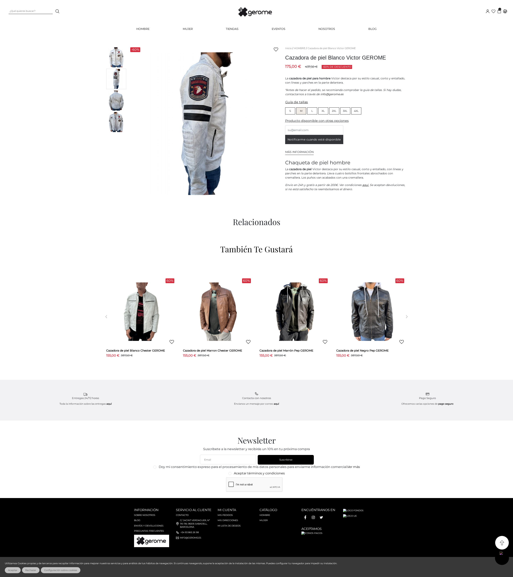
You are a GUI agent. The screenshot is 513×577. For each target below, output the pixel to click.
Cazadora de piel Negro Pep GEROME (362, 350)
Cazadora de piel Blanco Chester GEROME (135, 350)
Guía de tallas (296, 102)
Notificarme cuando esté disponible (314, 139)
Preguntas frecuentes (149, 531)
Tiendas (232, 29)
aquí (109, 403)
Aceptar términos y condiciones (259, 473)
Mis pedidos (225, 515)
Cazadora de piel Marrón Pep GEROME (286, 350)
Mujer (264, 520)
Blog (372, 29)
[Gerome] (255, 11)
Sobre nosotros (144, 515)
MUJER (188, 29)
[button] (106, 316)
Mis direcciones (228, 520)
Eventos (278, 29)
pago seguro (445, 403)
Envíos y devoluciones (149, 525)
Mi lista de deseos (229, 525)
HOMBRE (142, 29)
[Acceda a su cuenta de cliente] (488, 11)
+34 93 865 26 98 (190, 532)
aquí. (365, 185)
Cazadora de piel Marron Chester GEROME (212, 350)
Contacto (182, 515)
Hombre (265, 515)
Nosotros (326, 29)
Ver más (353, 467)
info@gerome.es (331, 94)
